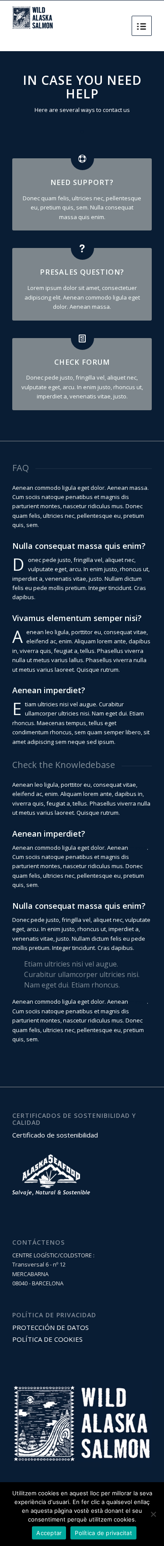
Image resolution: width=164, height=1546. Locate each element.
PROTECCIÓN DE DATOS (50, 1327)
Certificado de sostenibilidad (55, 1135)
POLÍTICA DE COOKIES (47, 1339)
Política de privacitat (103, 1532)
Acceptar (49, 1532)
